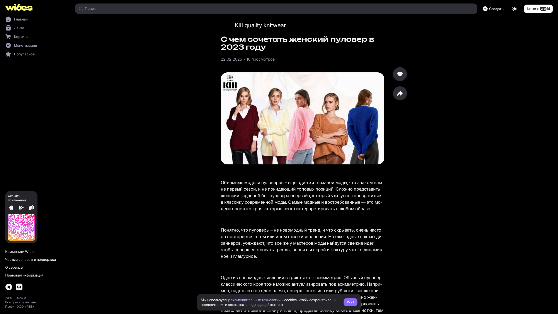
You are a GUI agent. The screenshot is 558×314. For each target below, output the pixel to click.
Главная (21, 19)
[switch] (514, 9)
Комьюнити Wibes (20, 251)
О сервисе (14, 267)
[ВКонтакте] (19, 286)
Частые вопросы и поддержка (30, 259)
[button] (494, 9)
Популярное (24, 54)
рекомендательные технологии (254, 300)
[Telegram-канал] (8, 286)
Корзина (21, 36)
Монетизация (25, 45)
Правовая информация (24, 275)
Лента (19, 28)
